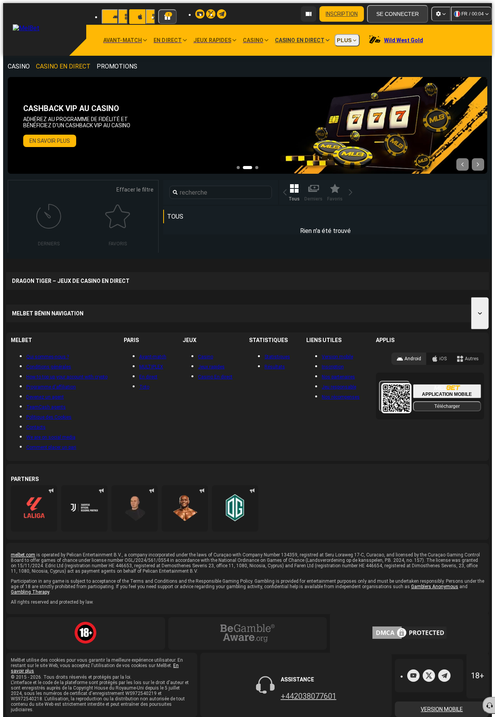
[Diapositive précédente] (462, 164)
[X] (429, 675)
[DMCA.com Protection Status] (409, 633)
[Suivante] (351, 192)
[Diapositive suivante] (478, 164)
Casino (19, 66)
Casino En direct (63, 66)
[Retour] (285, 192)
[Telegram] (444, 675)
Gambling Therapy (30, 592)
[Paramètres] (441, 14)
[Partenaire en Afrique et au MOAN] (84, 508)
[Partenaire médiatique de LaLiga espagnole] (34, 508)
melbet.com (23, 555)
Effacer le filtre (135, 190)
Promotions (117, 66)
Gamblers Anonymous (434, 586)
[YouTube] (413, 675)
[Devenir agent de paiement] (308, 14)
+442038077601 (308, 696)
